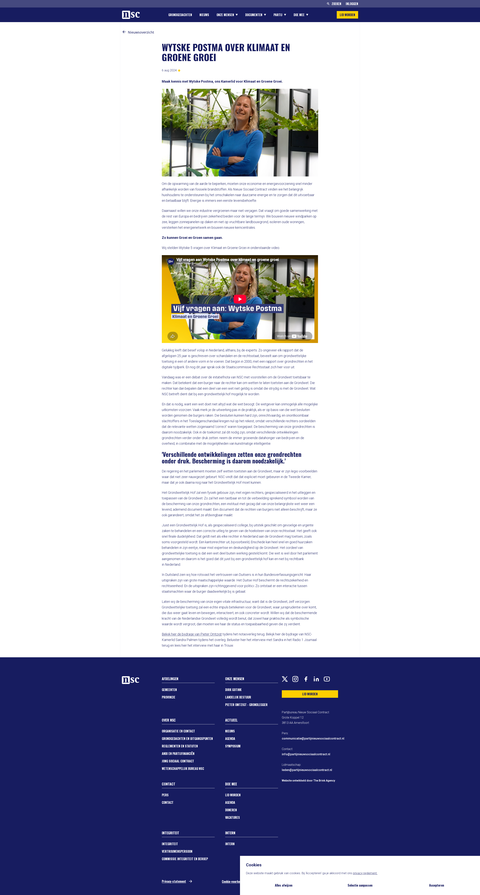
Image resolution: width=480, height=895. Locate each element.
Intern (230, 844)
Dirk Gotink (233, 689)
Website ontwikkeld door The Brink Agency (308, 780)
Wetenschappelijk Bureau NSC (183, 768)
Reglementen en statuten (180, 746)
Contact (167, 802)
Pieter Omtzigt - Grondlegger (246, 704)
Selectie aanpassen (360, 885)
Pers (165, 795)
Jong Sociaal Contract (178, 761)
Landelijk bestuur (238, 697)
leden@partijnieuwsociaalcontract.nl (307, 770)
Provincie (168, 697)
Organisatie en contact (178, 731)
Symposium (233, 746)
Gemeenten (169, 689)
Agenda (230, 738)
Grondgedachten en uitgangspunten (187, 738)
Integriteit (170, 844)
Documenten (253, 15)
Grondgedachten (180, 15)
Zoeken (336, 3)
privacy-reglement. (365, 873)
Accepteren (436, 885)
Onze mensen (225, 15)
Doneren (231, 810)
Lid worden (233, 795)
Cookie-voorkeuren (234, 881)
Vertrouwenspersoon (177, 851)
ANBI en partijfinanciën (178, 753)
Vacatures (232, 817)
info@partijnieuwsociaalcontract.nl (306, 754)
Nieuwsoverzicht (141, 32)
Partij (278, 15)
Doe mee (299, 15)
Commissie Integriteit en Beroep (185, 859)
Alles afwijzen (283, 885)
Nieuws (204, 15)
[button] (124, 32)
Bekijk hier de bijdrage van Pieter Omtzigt (192, 634)
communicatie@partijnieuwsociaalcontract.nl (313, 738)
